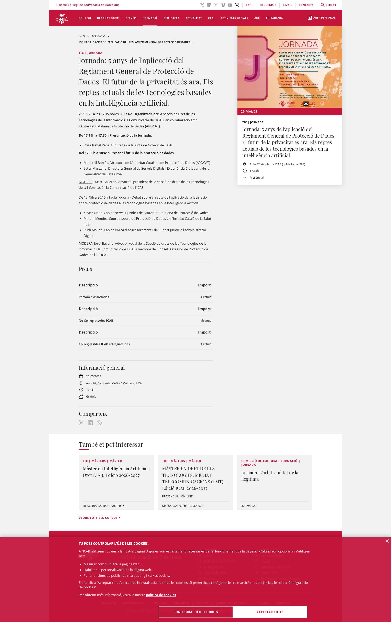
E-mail (287, 5)
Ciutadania (274, 18)
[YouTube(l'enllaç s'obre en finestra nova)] (230, 4)
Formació (150, 18)
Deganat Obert (108, 18)
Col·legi (85, 18)
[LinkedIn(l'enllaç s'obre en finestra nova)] (209, 4)
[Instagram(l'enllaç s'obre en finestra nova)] (216, 4)
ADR (257, 18)
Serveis (131, 18)
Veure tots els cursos (98, 518)
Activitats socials (234, 18)
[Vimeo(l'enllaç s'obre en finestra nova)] (223, 4)
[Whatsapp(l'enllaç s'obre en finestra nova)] (237, 4)
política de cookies (161, 595)
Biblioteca (172, 18)
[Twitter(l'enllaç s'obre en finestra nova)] (202, 4)
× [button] (387, 541)
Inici (82, 36)
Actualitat (194, 18)
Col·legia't (267, 5)
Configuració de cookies (196, 612)
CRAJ (211, 18)
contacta (306, 5)
